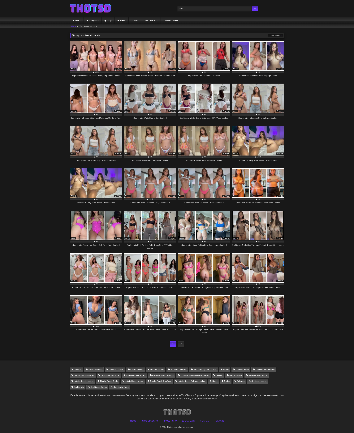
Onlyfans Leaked (258, 381)
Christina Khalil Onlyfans (163, 375)
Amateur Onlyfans (178, 369)
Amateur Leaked (116, 369)
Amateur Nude (136, 369)
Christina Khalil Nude (110, 375)
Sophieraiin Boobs (99, 387)
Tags (109, 21)
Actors (123, 21)
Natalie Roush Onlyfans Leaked (191, 381)
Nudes (227, 381)
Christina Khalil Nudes (135, 375)
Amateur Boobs (95, 369)
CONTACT (205, 421)
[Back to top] (345, 424)
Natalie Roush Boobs (258, 375)
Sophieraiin (79, 387)
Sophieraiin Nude (121, 387)
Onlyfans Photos (171, 21)
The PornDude (151, 21)
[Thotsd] (90, 8)
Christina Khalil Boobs (265, 369)
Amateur (77, 369)
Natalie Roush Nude (109, 381)
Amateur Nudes (157, 369)
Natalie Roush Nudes (134, 381)
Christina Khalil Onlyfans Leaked (195, 375)
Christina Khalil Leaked (84, 375)
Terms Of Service (149, 421)
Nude (214, 381)
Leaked (219, 375)
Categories (94, 21)
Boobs (226, 369)
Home (78, 21)
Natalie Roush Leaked (83, 381)
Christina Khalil (242, 369)
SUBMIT (135, 21)
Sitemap (220, 421)
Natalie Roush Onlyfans (160, 381)
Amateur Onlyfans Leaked (204, 369)
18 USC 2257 (188, 421)
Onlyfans (240, 381)
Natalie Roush (235, 375)
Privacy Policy (170, 421)
